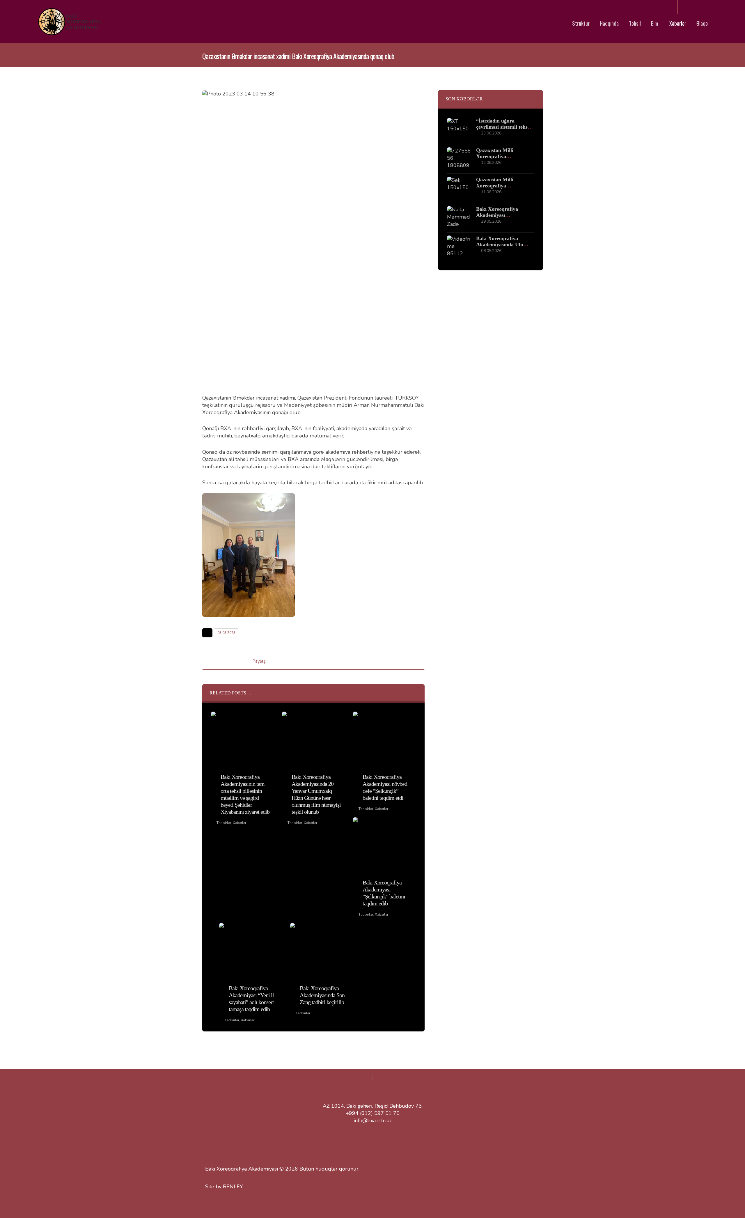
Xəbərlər (239, 822)
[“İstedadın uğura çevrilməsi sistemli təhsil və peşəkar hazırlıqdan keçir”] (458, 129)
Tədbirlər (224, 822)
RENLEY (233, 1186)
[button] (275, 660)
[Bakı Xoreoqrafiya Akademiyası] (69, 21)
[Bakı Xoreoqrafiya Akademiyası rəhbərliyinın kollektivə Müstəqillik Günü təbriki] (458, 217)
